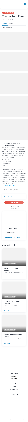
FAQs (23, 419)
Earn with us (14, 394)
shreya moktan (14, 228)
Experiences (14, 389)
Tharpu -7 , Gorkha (8, 19)
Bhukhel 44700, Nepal (11, 305)
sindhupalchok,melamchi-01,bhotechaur (14, 339)
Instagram (14, 378)
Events (14, 386)
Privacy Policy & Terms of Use (11, 419)
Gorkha (16, 189)
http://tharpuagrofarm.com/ (9, 185)
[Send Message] (23, 238)
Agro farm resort (7, 189)
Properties (14, 384)
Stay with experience (8, 12)
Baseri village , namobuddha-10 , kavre (14, 272)
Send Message (14, 202)
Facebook (14, 376)
